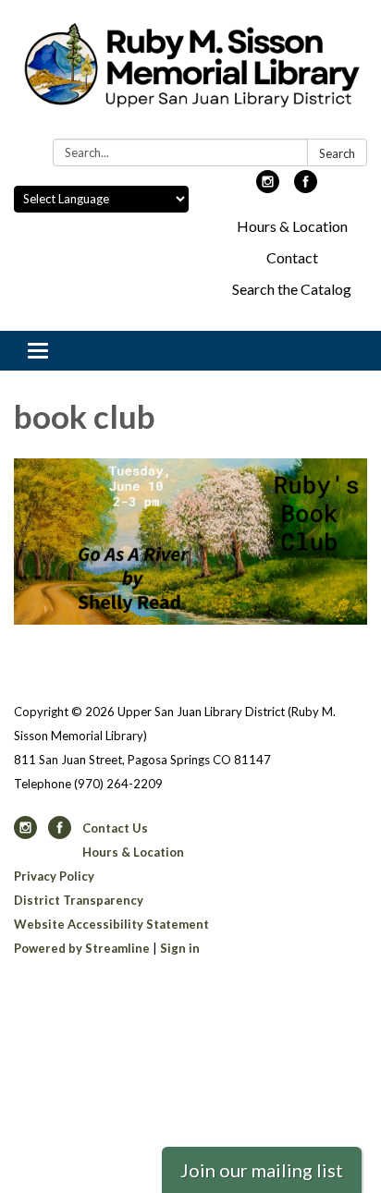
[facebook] (305, 187)
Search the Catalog (291, 289)
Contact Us (115, 828)
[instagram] (267, 187)
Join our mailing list (261, 1170)
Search (337, 153)
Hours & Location (292, 226)
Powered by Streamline (82, 948)
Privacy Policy (54, 876)
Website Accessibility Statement (111, 924)
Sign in (180, 948)
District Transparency (78, 900)
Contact (292, 257)
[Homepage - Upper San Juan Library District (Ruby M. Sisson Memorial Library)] (190, 73)
